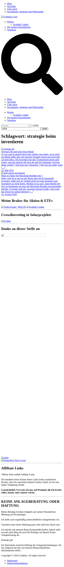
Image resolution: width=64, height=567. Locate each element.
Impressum (12, 560)
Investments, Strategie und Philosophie (25, 11)
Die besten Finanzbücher (19, 27)
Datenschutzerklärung (17, 563)
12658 (35, 125)
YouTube (11, 6)
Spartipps (11, 29)
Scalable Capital (20, 24)
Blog (9, 3)
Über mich (12, 9)
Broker (10, 21)
